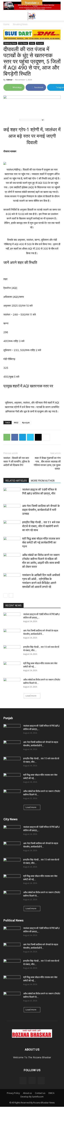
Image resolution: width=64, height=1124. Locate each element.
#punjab (26, 422)
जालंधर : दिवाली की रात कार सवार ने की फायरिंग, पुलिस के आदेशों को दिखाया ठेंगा (16, 461)
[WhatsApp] (6, 437)
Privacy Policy (13, 1093)
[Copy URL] (38, 437)
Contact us (40, 1093)
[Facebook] (14, 437)
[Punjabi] (22, 110)
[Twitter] (30, 437)
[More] (46, 437)
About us (27, 1093)
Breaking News (20, 24)
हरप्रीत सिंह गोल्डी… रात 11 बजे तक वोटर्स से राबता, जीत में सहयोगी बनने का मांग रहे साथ (41, 526)
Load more (31, 695)
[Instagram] (32, 1080)
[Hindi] (15, 110)
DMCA (51, 1093)
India (32, 43)
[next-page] (11, 595)
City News (23, 43)
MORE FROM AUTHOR (43, 480)
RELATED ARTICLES (16, 480)
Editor (9, 79)
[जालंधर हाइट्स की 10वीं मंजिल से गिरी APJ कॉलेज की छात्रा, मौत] (11, 493)
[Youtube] (41, 1080)
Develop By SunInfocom (32, 1096)
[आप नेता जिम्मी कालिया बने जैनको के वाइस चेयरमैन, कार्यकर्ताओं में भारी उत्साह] (11, 510)
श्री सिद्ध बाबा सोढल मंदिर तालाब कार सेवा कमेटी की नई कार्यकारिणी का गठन (41, 542)
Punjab (40, 43)
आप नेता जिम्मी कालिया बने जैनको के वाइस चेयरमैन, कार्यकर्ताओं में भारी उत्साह (41, 509)
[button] (5, 16)
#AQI (16, 422)
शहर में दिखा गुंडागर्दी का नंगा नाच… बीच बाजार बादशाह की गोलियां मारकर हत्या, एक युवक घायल (47, 463)
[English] (8, 110)
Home (6, 24)
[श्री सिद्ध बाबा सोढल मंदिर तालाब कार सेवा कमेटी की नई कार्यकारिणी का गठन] (11, 542)
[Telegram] (22, 437)
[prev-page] (5, 595)
